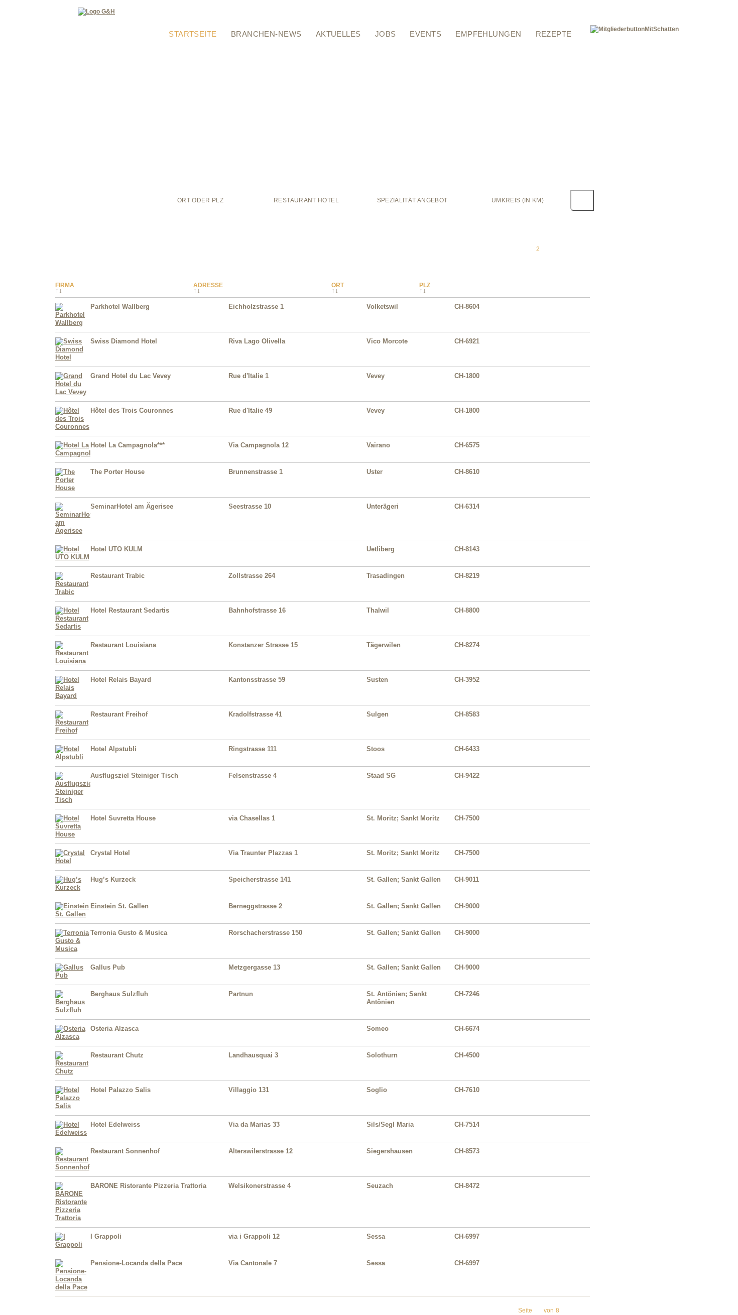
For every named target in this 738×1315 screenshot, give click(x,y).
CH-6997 (466, 1236)
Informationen (392, 6)
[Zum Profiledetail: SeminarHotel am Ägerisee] (72, 530)
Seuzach (379, 1185)
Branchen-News (266, 34)
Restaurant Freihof (119, 714)
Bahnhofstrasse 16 (257, 610)
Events (425, 34)
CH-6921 (466, 341)
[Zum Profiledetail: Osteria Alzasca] (72, 1036)
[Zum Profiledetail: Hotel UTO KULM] (72, 557)
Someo (377, 1028)
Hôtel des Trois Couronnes (131, 410)
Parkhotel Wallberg (120, 306)
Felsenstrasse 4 (252, 775)
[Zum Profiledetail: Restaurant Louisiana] (72, 661)
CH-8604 (466, 306)
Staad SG (381, 775)
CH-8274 (466, 645)
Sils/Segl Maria (390, 1124)
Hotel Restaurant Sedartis (129, 610)
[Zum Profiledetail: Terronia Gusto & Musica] (72, 948)
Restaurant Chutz (117, 1055)
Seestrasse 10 (249, 506)
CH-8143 (466, 549)
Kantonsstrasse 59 (256, 679)
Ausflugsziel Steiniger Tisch (134, 775)
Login (164, 6)
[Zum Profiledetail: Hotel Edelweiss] (72, 1132)
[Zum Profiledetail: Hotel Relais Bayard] (72, 695)
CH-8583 (466, 714)
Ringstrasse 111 (252, 749)
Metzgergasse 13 (254, 967)
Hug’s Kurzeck (113, 879)
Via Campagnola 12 (258, 445)
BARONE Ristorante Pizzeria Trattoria (148, 1185)
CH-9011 (466, 879)
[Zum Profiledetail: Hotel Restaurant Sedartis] (72, 626)
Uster (374, 471)
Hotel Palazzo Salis (120, 1090)
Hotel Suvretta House (123, 818)
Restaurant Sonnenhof (125, 1151)
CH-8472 (466, 1185)
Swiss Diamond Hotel (123, 341)
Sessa (375, 1236)
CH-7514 (466, 1124)
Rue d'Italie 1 (248, 376)
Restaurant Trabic (117, 575)
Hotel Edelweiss (115, 1124)
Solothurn (382, 1055)
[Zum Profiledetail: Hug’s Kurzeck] (72, 887)
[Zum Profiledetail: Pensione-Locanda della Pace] (72, 1287)
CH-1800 (466, 376)
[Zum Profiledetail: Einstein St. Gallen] (72, 914)
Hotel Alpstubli (113, 749)
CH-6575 (466, 445)
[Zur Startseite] (96, 11)
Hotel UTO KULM (116, 549)
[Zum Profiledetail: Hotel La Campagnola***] (72, 453)
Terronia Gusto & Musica (128, 932)
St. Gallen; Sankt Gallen (403, 879)
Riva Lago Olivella (256, 341)
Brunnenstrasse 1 (255, 471)
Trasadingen (385, 575)
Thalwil (377, 610)
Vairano (378, 445)
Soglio (376, 1090)
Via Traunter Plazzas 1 (263, 853)
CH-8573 (466, 1151)
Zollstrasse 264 (251, 575)
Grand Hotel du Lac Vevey (130, 376)
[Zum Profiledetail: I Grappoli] (72, 1244)
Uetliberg (380, 549)
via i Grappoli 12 (254, 1236)
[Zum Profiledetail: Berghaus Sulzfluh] (72, 1010)
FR (572, 6)
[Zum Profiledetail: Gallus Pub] (72, 975)
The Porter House (117, 471)
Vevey (375, 376)
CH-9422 (466, 775)
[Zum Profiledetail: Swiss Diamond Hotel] (72, 357)
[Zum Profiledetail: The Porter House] (72, 488)
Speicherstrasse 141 (259, 879)
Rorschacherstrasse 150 (265, 932)
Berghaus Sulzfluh (119, 994)
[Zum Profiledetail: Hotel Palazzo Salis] (72, 1106)
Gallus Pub (107, 967)
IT (581, 6)
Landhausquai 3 (253, 1055)
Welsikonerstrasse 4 (259, 1185)
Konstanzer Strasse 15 (263, 645)
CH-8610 (466, 471)
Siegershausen (389, 1151)
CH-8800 (466, 610)
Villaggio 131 (248, 1090)
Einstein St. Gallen (119, 906)
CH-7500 (466, 818)
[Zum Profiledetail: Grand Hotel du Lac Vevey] (72, 392)
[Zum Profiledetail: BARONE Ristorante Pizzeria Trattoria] (72, 1218)
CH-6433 (466, 749)
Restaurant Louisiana (123, 645)
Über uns (383, 19)
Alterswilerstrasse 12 (260, 1151)
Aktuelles (338, 34)
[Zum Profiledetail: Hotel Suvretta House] (72, 834)
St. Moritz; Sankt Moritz (403, 818)
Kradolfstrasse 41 (255, 714)
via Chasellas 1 (251, 818)
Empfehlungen (488, 34)
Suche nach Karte (333, 6)
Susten (377, 679)
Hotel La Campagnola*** (127, 445)
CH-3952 (466, 679)
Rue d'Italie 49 (250, 410)
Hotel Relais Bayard (120, 679)
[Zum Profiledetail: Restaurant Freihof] (72, 730)
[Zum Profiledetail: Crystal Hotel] (72, 861)
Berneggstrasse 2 (255, 906)
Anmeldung (172, 19)
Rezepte (554, 34)
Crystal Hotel (110, 853)
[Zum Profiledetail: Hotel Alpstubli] (72, 757)
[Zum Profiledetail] (569, 320)
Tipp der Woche (225, 6)
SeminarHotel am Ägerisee (131, 506)
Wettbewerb (277, 6)
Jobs (385, 34)
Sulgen (377, 714)
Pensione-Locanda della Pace (136, 1263)
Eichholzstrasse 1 (256, 306)
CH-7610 (466, 1090)
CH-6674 (466, 1028)
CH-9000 (466, 906)
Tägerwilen (383, 645)
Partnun (240, 994)
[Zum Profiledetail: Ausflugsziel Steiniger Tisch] (72, 799)
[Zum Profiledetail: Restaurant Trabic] (72, 591)
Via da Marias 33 (254, 1124)
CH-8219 (466, 575)
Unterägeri (382, 506)
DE (561, 6)
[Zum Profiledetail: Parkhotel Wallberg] (72, 322)
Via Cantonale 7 (252, 1263)
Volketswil (382, 306)
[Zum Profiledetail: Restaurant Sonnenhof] (72, 1167)
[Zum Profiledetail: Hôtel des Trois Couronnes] (72, 426)
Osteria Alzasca (114, 1028)
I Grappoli (105, 1236)
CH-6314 (466, 506)
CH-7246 (466, 994)
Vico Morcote (387, 341)
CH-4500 (466, 1055)
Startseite (193, 34)
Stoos (375, 749)
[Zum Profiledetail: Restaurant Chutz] (72, 1071)
